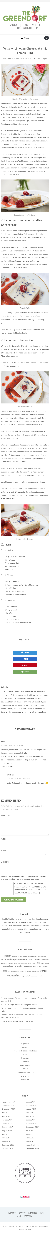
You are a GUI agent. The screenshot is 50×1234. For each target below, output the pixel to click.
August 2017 (7, 1130)
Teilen (26, 659)
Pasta (38, 962)
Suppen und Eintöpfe (25, 1072)
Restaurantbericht (16, 966)
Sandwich (35, 966)
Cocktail (30, 956)
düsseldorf (6, 959)
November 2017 (32, 1123)
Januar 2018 (30, 1120)
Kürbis (46, 959)
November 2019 (8, 1102)
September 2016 (32, 1148)
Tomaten (13, 971)
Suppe (4, 971)
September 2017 (32, 1127)
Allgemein (25, 1043)
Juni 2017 (6, 1134)
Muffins (15, 963)
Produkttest (5, 966)
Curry (39, 956)
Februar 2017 (7, 1141)
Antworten (20, 745)
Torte (17, 971)
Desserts (25, 1054)
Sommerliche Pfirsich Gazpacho (20, 1021)
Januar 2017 (30, 1141)
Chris (3, 1021)
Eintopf (13, 959)
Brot (17, 956)
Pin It (26, 665)
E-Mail (3, 850)
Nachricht (5, 816)
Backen (37, 58)
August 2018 (31, 1109)
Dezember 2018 (8, 1105)
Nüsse (33, 963)
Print (27, 672)
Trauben (22, 971)
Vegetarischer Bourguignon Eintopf (24, 1004)
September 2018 (8, 1109)
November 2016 (32, 1145)
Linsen (3, 963)
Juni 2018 (6, 1112)
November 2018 (32, 1105)
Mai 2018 (29, 1112)
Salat (30, 966)
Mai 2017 (29, 1134)
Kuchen (41, 959)
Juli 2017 (29, 1130)
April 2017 (6, 1138)
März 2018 (30, 1116)
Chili (21, 956)
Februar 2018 (7, 1120)
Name (3, 839)
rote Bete (26, 966)
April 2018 (6, 1116)
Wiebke (10, 58)
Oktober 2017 (7, 1127)
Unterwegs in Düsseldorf (32, 971)
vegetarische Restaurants (29, 976)
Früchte (23, 959)
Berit (3, 741)
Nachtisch (24, 963)
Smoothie (45, 966)
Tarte (8, 971)
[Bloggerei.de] (25, 1196)
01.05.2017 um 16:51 (14, 779)
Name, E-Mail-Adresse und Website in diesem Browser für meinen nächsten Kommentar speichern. (23, 878)
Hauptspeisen (25, 1065)
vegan (27, 639)
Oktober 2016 (7, 1148)
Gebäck (36, 959)
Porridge (46, 963)
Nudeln (29, 963)
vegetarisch (14, 975)
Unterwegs (25, 1076)
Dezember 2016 (8, 1145)
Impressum (27, 1216)
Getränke (25, 1061)
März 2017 (30, 1138)
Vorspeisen (25, 1079)
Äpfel (41, 976)
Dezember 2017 (8, 1123)
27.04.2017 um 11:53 (8, 745)
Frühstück (29, 959)
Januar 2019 (30, 1102)
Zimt (37, 976)
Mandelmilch (9, 963)
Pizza (42, 963)
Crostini (35, 956)
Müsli (19, 963)
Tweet (26, 653)
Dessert (43, 956)
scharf (40, 966)
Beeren (14, 956)
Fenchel (18, 959)
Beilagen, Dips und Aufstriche (25, 1051)
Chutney (25, 956)
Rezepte (43, 58)
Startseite (12, 1213)
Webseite (5, 862)
